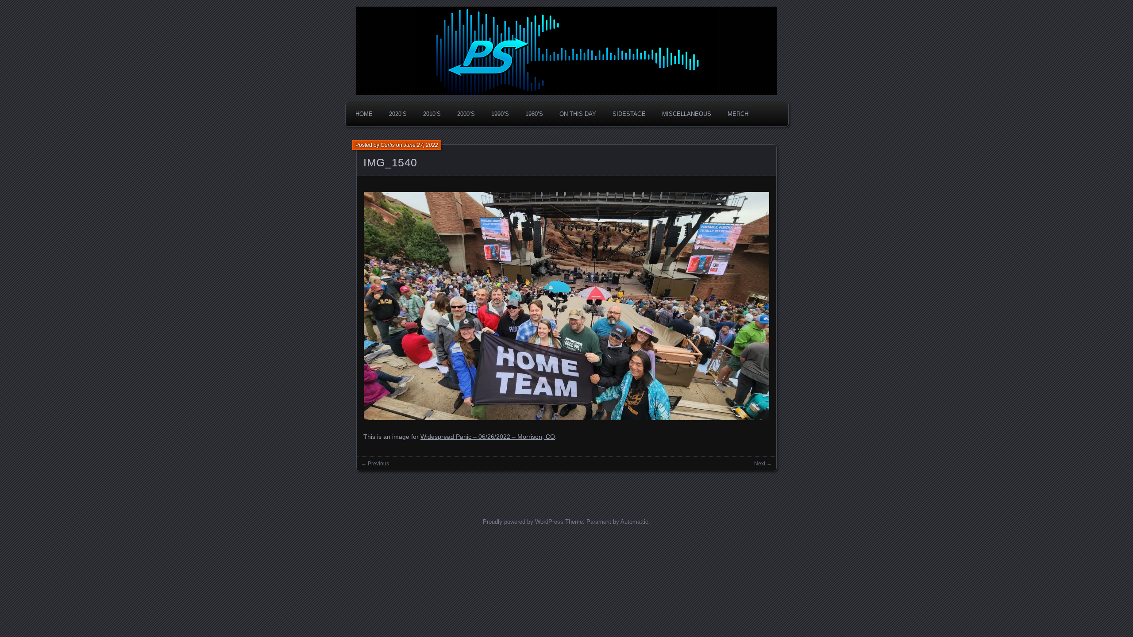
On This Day (577, 114)
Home (364, 114)
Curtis (388, 145)
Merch (738, 114)
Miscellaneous (686, 114)
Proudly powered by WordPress (523, 521)
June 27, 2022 (421, 145)
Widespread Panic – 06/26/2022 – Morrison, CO (487, 436)
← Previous (375, 463)
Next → (763, 463)
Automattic (634, 521)
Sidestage (629, 114)
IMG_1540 (390, 162)
